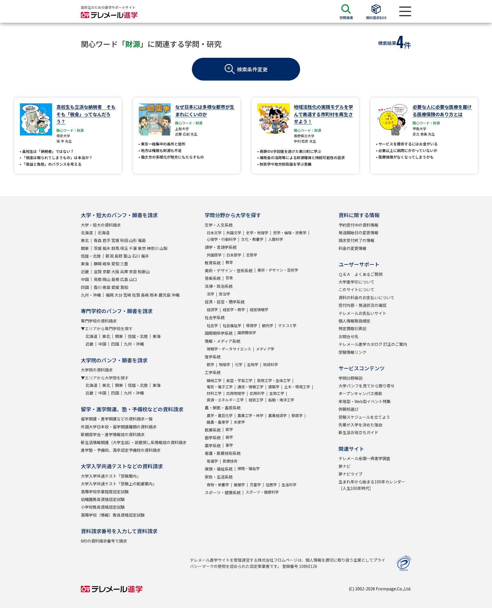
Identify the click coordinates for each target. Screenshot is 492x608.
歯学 (229, 437)
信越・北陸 (91, 256)
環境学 (251, 325)
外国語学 (214, 255)
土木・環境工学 (297, 386)
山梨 (163, 248)
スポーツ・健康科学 (262, 492)
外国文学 (233, 232)
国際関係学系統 (219, 333)
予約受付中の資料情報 (358, 225)
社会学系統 (215, 317)
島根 (115, 279)
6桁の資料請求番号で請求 (104, 541)
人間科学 (275, 239)
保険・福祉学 (248, 468)
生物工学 (276, 393)
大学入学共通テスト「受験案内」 (111, 476)
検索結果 (387, 43)
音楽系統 (213, 278)
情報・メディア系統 (222, 341)
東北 (85, 240)
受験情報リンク (352, 352)
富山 (127, 256)
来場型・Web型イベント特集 (365, 401)
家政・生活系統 (219, 477)
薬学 (229, 445)
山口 (133, 279)
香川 (98, 287)
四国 (85, 287)
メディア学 (265, 349)
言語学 (251, 255)
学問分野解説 (350, 378)
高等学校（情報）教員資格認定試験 (113, 515)
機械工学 (214, 380)
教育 (229, 262)
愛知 (115, 263)
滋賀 (98, 271)
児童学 (255, 484)
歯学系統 (213, 437)
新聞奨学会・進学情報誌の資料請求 (113, 434)
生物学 (252, 364)
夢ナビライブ (350, 474)
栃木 (106, 248)
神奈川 (153, 248)
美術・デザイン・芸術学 (277, 270)
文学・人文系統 (219, 225)
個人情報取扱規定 (354, 321)
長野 (118, 256)
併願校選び (348, 409)
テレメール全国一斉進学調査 (364, 458)
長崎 (145, 295)
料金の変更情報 (352, 248)
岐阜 (106, 263)
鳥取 (98, 279)
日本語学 (233, 255)
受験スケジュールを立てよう (364, 417)
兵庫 (124, 271)
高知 (124, 287)
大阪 (115, 271)
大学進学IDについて (356, 282)
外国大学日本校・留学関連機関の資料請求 (119, 427)
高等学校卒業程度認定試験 (105, 491)
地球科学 (270, 364)
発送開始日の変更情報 (358, 232)
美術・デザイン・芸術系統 (229, 270)
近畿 (85, 271)
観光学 (267, 325)
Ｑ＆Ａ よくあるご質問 (360, 274)
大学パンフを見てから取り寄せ (367, 386)
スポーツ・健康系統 (223, 492)
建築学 (273, 386)
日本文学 (214, 232)
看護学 (212, 461)
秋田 (124, 240)
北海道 (87, 232)
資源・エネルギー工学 (225, 399)
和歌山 (144, 271)
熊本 (154, 295)
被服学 (239, 484)
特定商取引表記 (352, 328)
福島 (142, 240)
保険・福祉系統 (219, 469)
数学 (210, 364)
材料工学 (214, 393)
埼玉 (124, 248)
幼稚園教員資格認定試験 (103, 499)
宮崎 (127, 295)
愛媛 (115, 287)
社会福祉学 (232, 325)
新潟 (110, 256)
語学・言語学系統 (221, 247)
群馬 (115, 248)
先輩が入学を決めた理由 (360, 425)
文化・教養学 (252, 239)
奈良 (133, 271)
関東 (85, 248)
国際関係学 (246, 332)
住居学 (271, 484)
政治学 (224, 294)
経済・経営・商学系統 (225, 302)
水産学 (239, 422)
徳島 (106, 287)
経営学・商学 (234, 309)
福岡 (110, 295)
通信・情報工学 (250, 386)
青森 (98, 240)
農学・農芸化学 (220, 415)
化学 (238, 364)
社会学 (212, 325)
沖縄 (175, 295)
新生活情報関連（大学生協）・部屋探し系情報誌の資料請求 (133, 442)
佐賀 (136, 295)
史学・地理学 (257, 232)
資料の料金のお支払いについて (366, 297)
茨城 (98, 248)
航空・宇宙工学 (239, 380)
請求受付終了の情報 (356, 240)
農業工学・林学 (250, 415)
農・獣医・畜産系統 (223, 407)
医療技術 (230, 461)
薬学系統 (213, 445)
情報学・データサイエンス (229, 349)
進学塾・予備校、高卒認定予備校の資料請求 (121, 450)
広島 (124, 279)
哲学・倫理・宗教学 (289, 232)
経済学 (212, 309)
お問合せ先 (348, 336)
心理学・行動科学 (221, 239)
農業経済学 (277, 415)
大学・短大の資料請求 (101, 225)
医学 (229, 429)
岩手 (106, 240)
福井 (145, 256)
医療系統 (213, 430)
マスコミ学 (287, 325)
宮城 (115, 240)
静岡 (98, 263)
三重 (124, 263)
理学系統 (213, 357)
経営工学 (256, 399)
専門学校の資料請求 (99, 321)
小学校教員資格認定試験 (103, 507)
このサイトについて (356, 289)
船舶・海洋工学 (281, 399)
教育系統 (213, 263)
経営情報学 (259, 309)
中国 (85, 279)
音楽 (229, 277)
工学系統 (213, 372)
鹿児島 (165, 295)
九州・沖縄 (91, 295)
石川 (136, 256)
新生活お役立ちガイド (358, 432)
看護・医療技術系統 (223, 453)
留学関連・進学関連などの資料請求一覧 (117, 419)
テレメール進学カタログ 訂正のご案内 (373, 344)
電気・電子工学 (220, 386)
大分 (118, 295)
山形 (133, 240)
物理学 (224, 364)
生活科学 (289, 484)
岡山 (106, 279)
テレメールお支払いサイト (362, 313)
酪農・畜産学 (218, 422)
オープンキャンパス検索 (360, 393)
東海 (85, 263)
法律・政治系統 (219, 286)
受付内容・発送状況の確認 (362, 305)
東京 (142, 248)
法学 (210, 294)
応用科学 (257, 393)
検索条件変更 (252, 69)
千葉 (133, 248)
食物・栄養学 (218, 484)
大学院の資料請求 (97, 370)
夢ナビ (344, 466)
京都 (106, 271)
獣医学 (297, 415)
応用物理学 (235, 393)
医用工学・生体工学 (273, 380)
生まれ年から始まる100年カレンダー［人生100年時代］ (372, 485)
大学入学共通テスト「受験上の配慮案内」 (119, 483)
